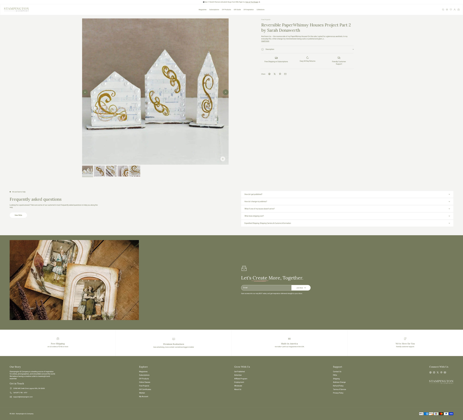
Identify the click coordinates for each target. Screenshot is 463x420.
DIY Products (226, 9)
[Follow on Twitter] (437, 372)
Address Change (339, 382)
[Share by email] (285, 74)
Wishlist (142, 393)
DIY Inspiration (249, 9)
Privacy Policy (338, 393)
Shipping (336, 379)
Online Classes (144, 382)
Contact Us (337, 372)
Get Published (239, 372)
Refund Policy (338, 386)
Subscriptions (214, 9)
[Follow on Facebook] (430, 372)
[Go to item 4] (123, 171)
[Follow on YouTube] (445, 372)
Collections (260, 9)
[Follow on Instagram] (434, 372)
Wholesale (238, 386)
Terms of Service (339, 389)
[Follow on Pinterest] (441, 372)
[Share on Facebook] (269, 74)
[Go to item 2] (99, 171)
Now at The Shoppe (251, 2)
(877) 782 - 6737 (21, 393)
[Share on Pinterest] (280, 74)
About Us (237, 389)
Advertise (238, 375)
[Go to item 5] (134, 171)
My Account (143, 396)
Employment (239, 382)
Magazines (202, 9)
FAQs (335, 375)
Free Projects (265, 19)
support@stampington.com (23, 397)
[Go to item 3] (111, 171)
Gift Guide (237, 9)
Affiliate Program (240, 379)
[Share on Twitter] (274, 74)
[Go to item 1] (87, 171)
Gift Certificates (145, 389)
